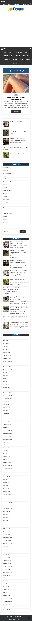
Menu (4, 1)
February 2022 (7, 494)
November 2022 (7, 468)
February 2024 (7, 424)
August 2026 (6, 338)
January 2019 (6, 595)
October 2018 (6, 604)
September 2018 (7, 607)
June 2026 (6, 343)
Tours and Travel (6, 59)
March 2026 (6, 352)
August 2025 (6, 372)
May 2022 (5, 485)
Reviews (5, 202)
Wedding (28, 59)
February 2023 (7, 459)
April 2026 (6, 349)
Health (26, 52)
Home (4, 4)
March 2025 (6, 387)
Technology (25, 56)
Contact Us (16, 4)
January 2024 (6, 427)
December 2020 (7, 534)
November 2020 (7, 537)
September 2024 (7, 404)
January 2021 (6, 531)
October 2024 (6, 401)
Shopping (5, 205)
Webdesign (6, 219)
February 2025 (7, 390)
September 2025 (7, 369)
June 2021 (6, 517)
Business (5, 170)
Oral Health (6, 199)
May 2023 (5, 450)
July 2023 (5, 445)
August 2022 (6, 476)
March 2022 (6, 491)
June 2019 (6, 581)
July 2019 (5, 578)
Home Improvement (8, 56)
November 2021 (7, 502)
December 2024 (7, 395)
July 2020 (6, 549)
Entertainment (7, 173)
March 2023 (6, 456)
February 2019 (7, 592)
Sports (15, 59)
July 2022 (5, 479)
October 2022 (7, 471)
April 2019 (6, 586)
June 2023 (6, 448)
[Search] (30, 48)
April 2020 (6, 555)
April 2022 (6, 488)
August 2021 (6, 511)
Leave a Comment (24, 101)
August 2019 (6, 575)
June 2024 (6, 413)
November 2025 (7, 364)
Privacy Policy (25, 4)
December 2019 (7, 566)
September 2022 (7, 474)
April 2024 (6, 419)
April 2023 (6, 453)
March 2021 (6, 526)
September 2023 (7, 439)
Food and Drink (18, 52)
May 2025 (5, 381)
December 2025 (7, 361)
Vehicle (21, 59)
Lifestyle (18, 56)
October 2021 (6, 505)
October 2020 (7, 540)
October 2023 (7, 436)
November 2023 (7, 433)
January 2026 (7, 358)
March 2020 (6, 557)
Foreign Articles (7, 181)
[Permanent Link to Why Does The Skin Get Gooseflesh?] (16, 83)
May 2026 (5, 346)
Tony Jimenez (7, 101)
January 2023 (7, 462)
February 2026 (7, 355)
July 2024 (5, 410)
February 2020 (7, 560)
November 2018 (7, 601)
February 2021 (7, 529)
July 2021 (5, 514)
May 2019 (5, 583)
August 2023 (6, 442)
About (9, 4)
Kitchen (5, 193)
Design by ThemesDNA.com (16, 619)
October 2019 (6, 569)
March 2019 (6, 589)
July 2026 (5, 340)
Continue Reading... (16, 111)
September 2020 (7, 543)
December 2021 (7, 500)
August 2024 (6, 407)
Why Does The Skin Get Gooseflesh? (16, 98)
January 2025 (7, 393)
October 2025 (7, 366)
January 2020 (7, 563)
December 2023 (7, 430)
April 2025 (6, 384)
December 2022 (7, 465)
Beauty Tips (6, 167)
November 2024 (7, 398)
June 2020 (6, 552)
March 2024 (6, 421)
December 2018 (7, 598)
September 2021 (7, 508)
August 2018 (6, 609)
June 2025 (6, 378)
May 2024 (5, 416)
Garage (5, 184)
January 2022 (7, 497)
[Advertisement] (16, 30)
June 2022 (6, 482)
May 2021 (5, 520)
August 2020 (6, 546)
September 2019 (7, 572)
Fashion (5, 176)
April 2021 (6, 523)
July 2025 (5, 375)
